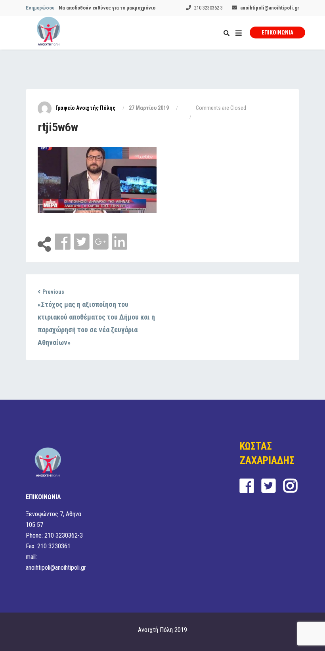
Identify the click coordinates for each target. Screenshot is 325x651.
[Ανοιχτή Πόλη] (48, 33)
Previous (53, 292)
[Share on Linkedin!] (119, 242)
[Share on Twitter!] (82, 242)
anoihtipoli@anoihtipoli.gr (269, 8)
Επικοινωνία (277, 32)
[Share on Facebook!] (63, 242)
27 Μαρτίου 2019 (149, 108)
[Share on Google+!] (101, 242)
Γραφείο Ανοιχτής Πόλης (85, 108)
